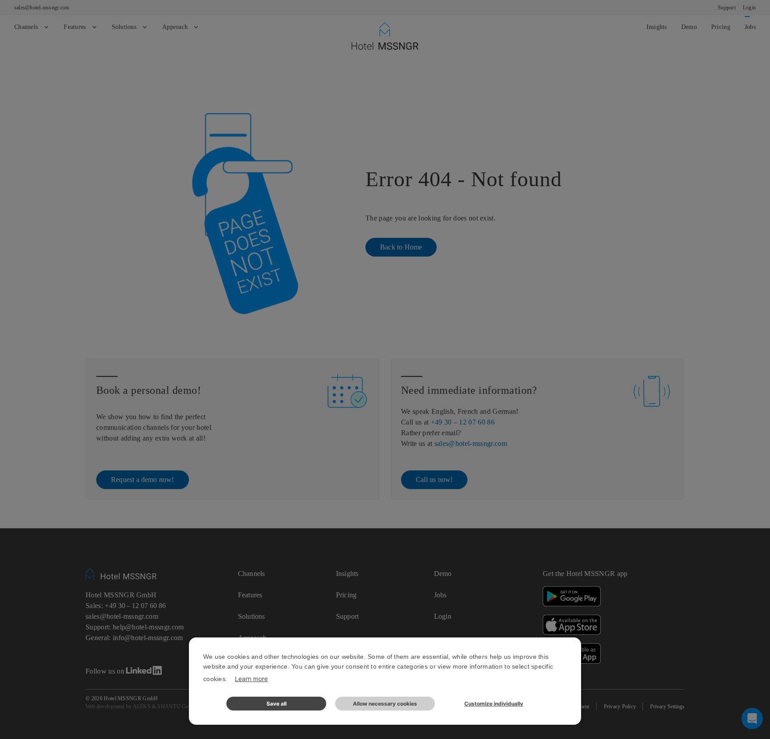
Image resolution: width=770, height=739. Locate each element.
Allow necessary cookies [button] (385, 703)
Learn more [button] (251, 678)
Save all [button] (276, 703)
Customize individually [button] (493, 703)
